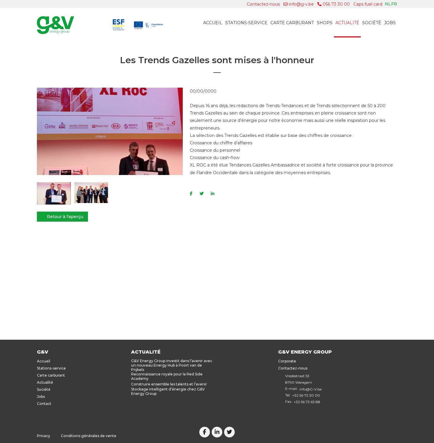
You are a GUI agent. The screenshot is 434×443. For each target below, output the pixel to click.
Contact (44, 403)
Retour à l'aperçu (65, 216)
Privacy (43, 436)
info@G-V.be (310, 389)
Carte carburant (292, 22)
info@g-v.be (301, 4)
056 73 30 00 (336, 4)
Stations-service (246, 22)
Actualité (347, 22)
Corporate (287, 361)
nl (388, 3)
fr (394, 3)
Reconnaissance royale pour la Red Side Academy (167, 376)
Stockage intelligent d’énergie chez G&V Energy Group (168, 391)
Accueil (212, 22)
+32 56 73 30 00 (306, 395)
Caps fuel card (367, 4)
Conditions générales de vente (88, 436)
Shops (324, 22)
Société (371, 22)
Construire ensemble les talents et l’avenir (169, 384)
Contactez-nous (263, 4)
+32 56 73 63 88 (307, 402)
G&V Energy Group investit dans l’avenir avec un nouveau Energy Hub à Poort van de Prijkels (171, 365)
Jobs (390, 22)
